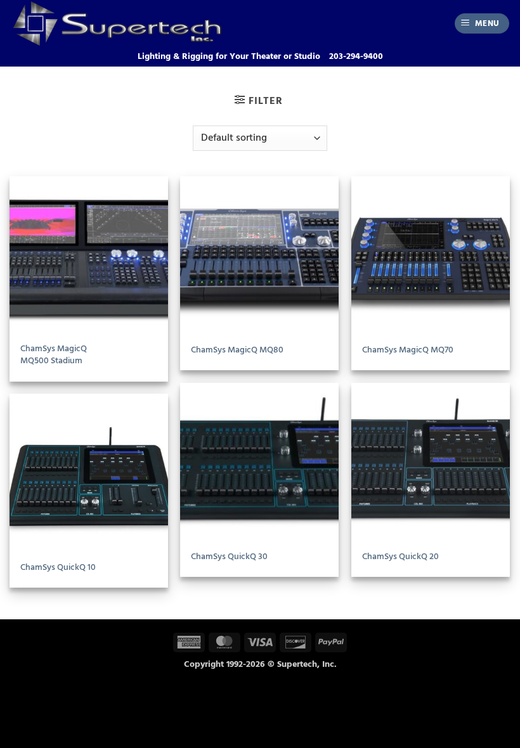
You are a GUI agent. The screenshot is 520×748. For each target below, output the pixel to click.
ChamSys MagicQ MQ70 (407, 350)
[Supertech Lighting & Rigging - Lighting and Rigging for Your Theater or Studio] (136, 23)
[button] (482, 23)
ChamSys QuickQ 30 (229, 557)
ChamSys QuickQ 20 (400, 557)
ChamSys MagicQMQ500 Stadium (53, 354)
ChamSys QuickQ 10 (58, 568)
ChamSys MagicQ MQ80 (237, 350)
